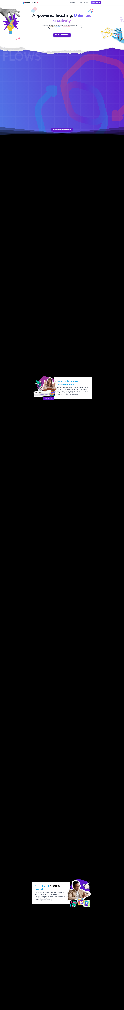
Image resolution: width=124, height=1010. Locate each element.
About (80, 2)
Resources (72, 2)
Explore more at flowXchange (62, 129)
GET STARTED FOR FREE (62, 35)
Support (86, 2)
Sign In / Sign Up (96, 2)
